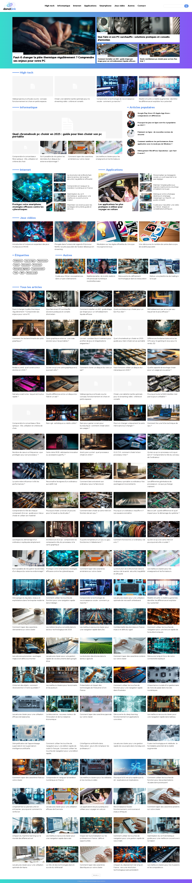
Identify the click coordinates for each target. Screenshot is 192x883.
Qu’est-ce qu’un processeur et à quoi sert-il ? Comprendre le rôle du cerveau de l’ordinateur (163, 454)
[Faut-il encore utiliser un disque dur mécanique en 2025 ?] (130, 357)
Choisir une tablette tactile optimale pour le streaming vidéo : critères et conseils (128, 396)
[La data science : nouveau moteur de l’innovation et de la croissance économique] (62, 704)
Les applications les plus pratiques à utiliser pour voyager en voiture (110, 206)
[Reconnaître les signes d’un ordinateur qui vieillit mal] (62, 471)
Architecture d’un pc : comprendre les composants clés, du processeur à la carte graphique (61, 542)
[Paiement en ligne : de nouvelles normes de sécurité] (131, 133)
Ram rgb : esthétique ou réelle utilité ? (61, 423)
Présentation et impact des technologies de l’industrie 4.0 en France (93, 687)
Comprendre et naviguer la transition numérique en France (80, 187)
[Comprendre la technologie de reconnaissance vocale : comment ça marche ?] (117, 86)
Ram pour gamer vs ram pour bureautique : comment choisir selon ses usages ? (94, 425)
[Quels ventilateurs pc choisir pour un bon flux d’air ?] (159, 53)
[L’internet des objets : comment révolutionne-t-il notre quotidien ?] (28, 675)
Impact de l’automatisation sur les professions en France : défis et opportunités (93, 838)
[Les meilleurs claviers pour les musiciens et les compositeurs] (163, 854)
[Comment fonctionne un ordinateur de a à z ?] (130, 529)
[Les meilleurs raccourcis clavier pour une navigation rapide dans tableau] (163, 704)
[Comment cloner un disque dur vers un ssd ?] (96, 357)
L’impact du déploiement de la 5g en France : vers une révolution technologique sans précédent (128, 867)
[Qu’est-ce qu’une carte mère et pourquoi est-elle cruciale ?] (163, 529)
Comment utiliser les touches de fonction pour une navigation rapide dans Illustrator (128, 687)
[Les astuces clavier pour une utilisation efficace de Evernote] (62, 796)
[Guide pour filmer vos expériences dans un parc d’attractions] (70, 266)
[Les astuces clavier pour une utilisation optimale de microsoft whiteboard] (130, 587)
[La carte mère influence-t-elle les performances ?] (28, 471)
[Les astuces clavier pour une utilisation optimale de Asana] (28, 854)
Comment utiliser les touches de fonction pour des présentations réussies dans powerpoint (160, 780)
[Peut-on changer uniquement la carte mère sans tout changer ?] (130, 413)
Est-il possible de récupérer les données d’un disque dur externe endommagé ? (52, 159)
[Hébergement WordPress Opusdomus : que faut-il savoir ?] (131, 152)
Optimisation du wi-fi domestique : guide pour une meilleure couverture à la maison (79, 197)
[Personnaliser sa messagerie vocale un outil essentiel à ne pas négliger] (146, 177)
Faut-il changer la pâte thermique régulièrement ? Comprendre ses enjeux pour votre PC (26, 311)
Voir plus (95, 875)
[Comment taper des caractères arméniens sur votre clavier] (81, 147)
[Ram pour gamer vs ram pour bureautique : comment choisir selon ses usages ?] (96, 413)
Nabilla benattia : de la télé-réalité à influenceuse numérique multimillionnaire (101, 278)
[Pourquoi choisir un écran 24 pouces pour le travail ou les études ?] (62, 500)
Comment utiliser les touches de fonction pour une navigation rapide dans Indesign (60, 600)
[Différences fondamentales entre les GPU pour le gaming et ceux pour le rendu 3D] (163, 328)
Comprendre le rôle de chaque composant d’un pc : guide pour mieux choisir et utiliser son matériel (28, 513)
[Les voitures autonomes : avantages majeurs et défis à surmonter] (28, 646)
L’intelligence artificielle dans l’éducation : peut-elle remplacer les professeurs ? (94, 746)
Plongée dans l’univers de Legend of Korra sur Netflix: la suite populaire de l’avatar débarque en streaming (74, 246)
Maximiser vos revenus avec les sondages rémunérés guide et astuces (79, 207)
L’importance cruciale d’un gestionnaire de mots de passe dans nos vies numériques (163, 687)
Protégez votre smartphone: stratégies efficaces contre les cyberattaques (28, 206)
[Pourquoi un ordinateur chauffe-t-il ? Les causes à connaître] (130, 500)
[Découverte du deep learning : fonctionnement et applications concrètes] (130, 704)
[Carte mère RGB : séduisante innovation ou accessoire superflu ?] (62, 442)
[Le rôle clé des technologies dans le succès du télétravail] (62, 854)
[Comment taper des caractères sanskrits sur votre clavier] (163, 796)
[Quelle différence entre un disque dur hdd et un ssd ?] (62, 384)
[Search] (186, 6)
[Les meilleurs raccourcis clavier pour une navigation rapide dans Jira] (96, 616)
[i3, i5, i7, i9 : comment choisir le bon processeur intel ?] (130, 442)
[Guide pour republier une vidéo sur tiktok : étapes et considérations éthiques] (146, 207)
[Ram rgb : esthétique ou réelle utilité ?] (62, 413)
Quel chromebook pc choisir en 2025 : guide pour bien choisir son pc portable (57, 135)
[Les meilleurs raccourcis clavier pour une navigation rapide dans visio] (62, 825)
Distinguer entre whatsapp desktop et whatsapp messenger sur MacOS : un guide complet (164, 197)
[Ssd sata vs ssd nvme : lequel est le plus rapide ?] (28, 384)
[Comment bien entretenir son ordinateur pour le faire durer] (96, 471)
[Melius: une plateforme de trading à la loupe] (165, 266)
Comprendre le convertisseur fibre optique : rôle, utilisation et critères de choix (25, 159)
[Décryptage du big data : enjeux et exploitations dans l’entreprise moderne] (28, 587)
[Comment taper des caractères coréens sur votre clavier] (130, 646)
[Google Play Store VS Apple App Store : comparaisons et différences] (131, 115)
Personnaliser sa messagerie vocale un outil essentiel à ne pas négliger (164, 177)
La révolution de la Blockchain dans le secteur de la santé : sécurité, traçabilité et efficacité (79, 177)
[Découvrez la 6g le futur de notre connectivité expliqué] (163, 646)
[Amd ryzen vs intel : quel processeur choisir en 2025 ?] (96, 442)
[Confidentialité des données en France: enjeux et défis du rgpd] (130, 616)
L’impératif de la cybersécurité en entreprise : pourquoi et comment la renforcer (27, 809)
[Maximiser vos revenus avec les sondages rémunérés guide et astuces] (60, 207)
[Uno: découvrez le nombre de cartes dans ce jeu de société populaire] (159, 231)
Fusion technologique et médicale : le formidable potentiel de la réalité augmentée (162, 746)
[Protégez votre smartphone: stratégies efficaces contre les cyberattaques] (32, 192)
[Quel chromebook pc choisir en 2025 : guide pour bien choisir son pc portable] (67, 124)
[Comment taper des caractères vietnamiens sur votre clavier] (28, 616)
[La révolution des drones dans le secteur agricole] (96, 646)
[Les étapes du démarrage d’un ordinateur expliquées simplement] (28, 529)
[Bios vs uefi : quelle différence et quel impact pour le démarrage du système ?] (163, 500)
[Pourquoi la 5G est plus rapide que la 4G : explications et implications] (130, 767)
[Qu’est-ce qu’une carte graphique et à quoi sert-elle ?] (62, 357)
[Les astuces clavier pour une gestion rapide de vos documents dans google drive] (62, 646)
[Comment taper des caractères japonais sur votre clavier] (96, 704)
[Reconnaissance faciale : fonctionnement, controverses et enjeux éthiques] (130, 796)
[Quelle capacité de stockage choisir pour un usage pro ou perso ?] (163, 357)
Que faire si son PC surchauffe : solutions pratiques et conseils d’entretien (58, 311)
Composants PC (17, 53)
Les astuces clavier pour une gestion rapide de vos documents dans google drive (61, 658)
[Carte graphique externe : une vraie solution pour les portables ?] (62, 328)
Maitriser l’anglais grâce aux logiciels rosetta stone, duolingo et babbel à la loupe (166, 187)
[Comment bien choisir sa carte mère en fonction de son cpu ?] (96, 500)
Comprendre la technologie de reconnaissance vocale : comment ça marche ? (94, 600)
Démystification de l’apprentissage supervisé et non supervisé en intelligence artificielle (26, 746)
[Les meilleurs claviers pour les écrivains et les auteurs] (62, 675)
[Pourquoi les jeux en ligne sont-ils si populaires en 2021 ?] (131, 124)
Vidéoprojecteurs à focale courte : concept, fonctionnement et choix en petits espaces (95, 396)
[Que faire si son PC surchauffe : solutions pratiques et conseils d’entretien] (138, 29)
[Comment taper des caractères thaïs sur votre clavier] (28, 767)
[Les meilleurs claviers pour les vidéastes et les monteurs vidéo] (96, 767)
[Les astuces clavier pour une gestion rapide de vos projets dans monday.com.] (130, 733)
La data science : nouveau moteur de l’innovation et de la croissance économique (61, 716)
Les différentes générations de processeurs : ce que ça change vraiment (160, 484)
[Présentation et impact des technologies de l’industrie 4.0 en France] (96, 675)
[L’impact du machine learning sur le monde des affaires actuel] (28, 825)
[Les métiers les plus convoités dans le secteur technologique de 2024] (62, 616)
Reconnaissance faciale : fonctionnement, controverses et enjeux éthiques (127, 809)
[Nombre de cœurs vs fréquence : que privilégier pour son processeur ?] (28, 442)
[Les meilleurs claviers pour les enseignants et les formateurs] (109, 147)
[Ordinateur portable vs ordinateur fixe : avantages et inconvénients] (130, 471)
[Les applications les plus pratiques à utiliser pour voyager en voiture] (118, 192)
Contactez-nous (110, 881)
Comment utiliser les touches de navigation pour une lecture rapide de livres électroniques (162, 629)
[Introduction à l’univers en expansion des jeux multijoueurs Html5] (32, 231)
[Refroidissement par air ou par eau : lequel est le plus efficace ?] (163, 299)
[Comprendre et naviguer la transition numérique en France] (60, 187)
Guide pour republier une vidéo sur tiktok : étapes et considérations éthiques (166, 207)
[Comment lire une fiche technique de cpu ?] (163, 413)
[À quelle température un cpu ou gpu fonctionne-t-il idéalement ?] (96, 529)
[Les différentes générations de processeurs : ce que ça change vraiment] (163, 471)
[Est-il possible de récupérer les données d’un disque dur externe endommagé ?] (53, 147)
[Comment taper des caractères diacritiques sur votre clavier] (96, 854)
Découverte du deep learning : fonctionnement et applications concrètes (126, 716)
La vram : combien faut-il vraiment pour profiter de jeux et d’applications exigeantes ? (95, 341)
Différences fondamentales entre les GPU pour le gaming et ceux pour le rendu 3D (162, 341)
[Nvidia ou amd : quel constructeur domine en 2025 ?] (28, 357)
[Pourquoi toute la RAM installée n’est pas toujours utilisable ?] (163, 384)
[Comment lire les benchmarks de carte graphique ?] (28, 328)
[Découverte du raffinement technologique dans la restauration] (133, 266)
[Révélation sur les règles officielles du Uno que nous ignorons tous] (117, 231)
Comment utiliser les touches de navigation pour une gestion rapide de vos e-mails (129, 838)
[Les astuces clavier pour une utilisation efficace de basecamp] (28, 704)
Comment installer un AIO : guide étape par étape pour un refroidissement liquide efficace (96, 311)
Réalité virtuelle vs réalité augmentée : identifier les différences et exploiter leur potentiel (162, 600)
